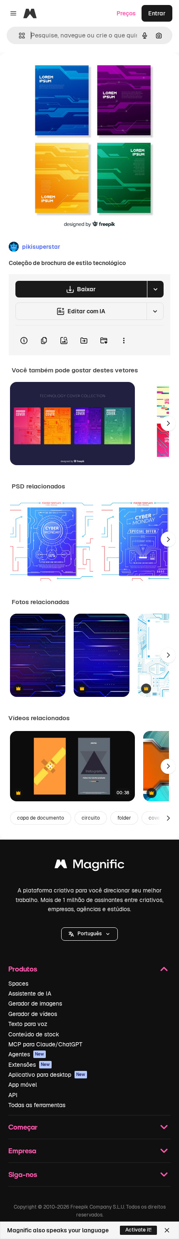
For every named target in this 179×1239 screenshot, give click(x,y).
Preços (126, 13)
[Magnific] (89, 866)
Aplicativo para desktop (46, 1074)
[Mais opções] (123, 340)
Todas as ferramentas (36, 1105)
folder (124, 818)
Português (89, 933)
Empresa (22, 1150)
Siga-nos (22, 1174)
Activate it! (138, 1230)
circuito (91, 818)
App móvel (22, 1084)
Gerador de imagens (35, 1003)
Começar (22, 1127)
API (12, 1095)
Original (53, 71)
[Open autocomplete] (18, 35)
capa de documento (40, 818)
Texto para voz (27, 1024)
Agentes (26, 1054)
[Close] (167, 1230)
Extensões (29, 1064)
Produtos (22, 968)
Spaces (18, 983)
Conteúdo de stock (33, 1034)
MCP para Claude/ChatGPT (45, 1044)
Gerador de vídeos (32, 1014)
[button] (89, 934)
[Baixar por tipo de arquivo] (155, 289)
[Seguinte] (168, 423)
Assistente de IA (29, 993)
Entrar (157, 13)
